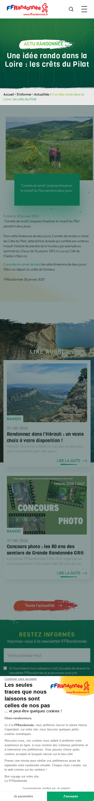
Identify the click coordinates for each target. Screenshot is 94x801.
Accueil (8, 94)
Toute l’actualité (39, 605)
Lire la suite (68, 460)
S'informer (24, 94)
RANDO (14, 418)
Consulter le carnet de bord (22, 264)
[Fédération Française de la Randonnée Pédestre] (27, 9)
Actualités (41, 94)
